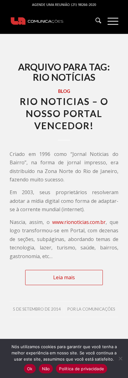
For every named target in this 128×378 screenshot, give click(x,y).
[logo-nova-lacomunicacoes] (53, 21)
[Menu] (109, 21)
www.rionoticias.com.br (79, 222)
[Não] (120, 358)
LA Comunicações (96, 309)
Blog (64, 91)
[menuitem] (95, 21)
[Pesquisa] (95, 21)
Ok (30, 368)
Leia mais (64, 277)
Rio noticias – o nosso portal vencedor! (64, 113)
